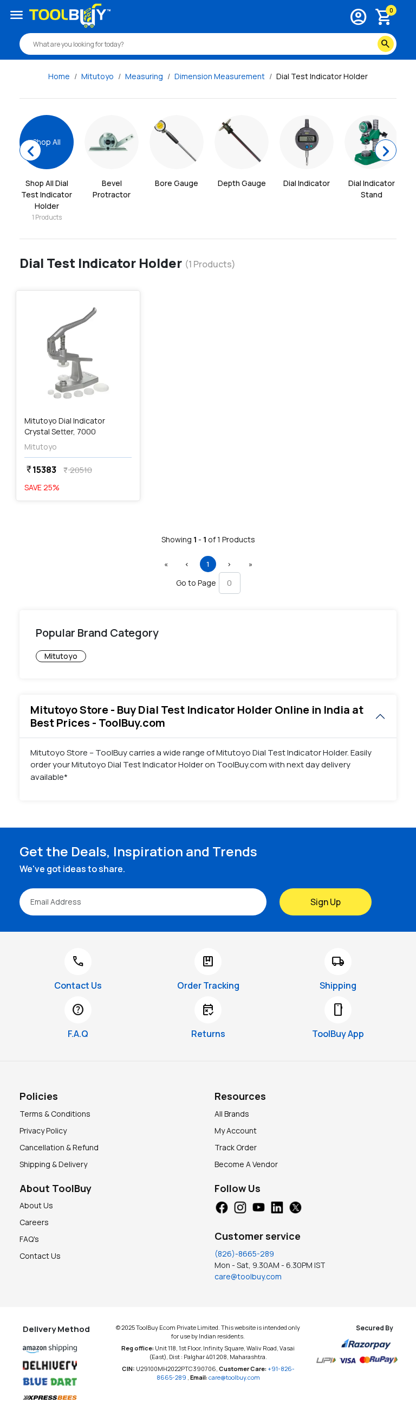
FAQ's (29, 1239)
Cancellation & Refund (59, 1147)
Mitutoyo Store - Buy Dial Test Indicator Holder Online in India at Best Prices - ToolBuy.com (196, 716)
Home (59, 76)
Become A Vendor (246, 1164)
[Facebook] (221, 1206)
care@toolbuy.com (248, 1276)
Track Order (235, 1147)
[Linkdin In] (277, 1206)
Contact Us (40, 1256)
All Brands (231, 1114)
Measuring (144, 76)
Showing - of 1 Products (208, 539)
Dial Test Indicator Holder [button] (322, 76)
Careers (34, 1222)
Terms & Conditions (55, 1114)
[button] (166, 564)
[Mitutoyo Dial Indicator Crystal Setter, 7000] (78, 353)
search (385, 43)
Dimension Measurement (219, 76)
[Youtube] (258, 1206)
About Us (36, 1205)
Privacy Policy (43, 1130)
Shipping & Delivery (53, 1164)
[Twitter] (295, 1206)
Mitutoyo (97, 76)
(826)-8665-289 (244, 1253)
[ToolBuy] (69, 16)
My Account (235, 1130)
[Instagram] (240, 1206)
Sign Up (325, 902)
